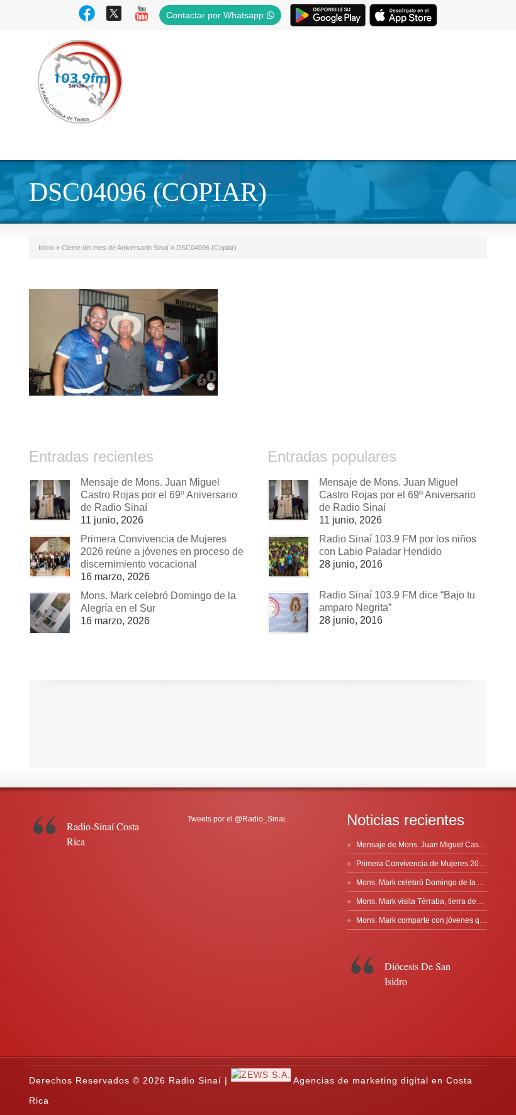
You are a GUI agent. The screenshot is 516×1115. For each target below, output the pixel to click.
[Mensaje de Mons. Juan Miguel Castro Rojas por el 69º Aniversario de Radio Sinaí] (50, 500)
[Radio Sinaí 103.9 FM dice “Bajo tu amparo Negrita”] (288, 613)
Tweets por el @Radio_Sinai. (237, 819)
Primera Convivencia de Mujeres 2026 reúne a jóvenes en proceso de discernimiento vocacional (162, 551)
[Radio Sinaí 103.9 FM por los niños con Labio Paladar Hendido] (288, 556)
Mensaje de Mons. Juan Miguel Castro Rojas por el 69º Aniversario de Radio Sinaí (159, 495)
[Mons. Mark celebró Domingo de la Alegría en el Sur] (50, 613)
